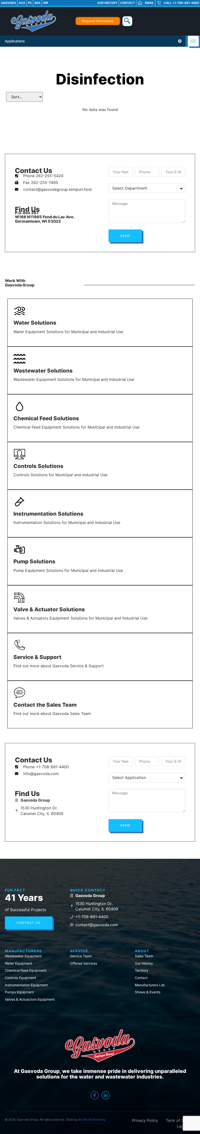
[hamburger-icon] (193, 41)
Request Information (97, 21)
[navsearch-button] (127, 21)
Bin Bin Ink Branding (91, 1119)
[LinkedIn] (105, 1095)
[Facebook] (94, 1095)
